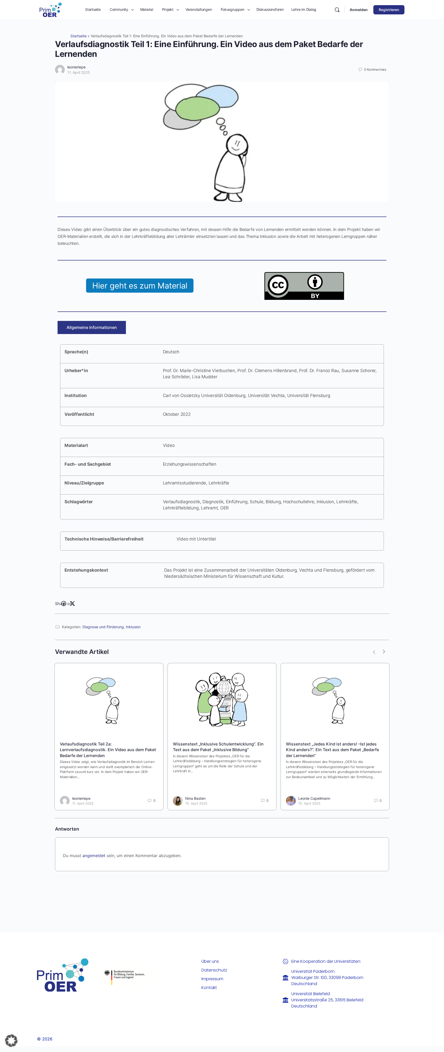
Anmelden (359, 9)
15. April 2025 (196, 803)
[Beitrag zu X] (72, 603)
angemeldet (93, 855)
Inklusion (133, 627)
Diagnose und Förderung (103, 627)
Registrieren (389, 9)
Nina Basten (195, 798)
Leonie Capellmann (314, 798)
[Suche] (337, 10)
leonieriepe (76, 67)
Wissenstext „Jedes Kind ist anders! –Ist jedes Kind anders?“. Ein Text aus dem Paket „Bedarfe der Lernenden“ (332, 749)
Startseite (78, 36)
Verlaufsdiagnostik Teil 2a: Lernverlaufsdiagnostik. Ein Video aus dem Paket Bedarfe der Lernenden (108, 749)
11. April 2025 (78, 72)
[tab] (92, 327)
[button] (11, 1040)
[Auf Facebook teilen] (63, 603)
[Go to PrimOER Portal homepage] (51, 9)
